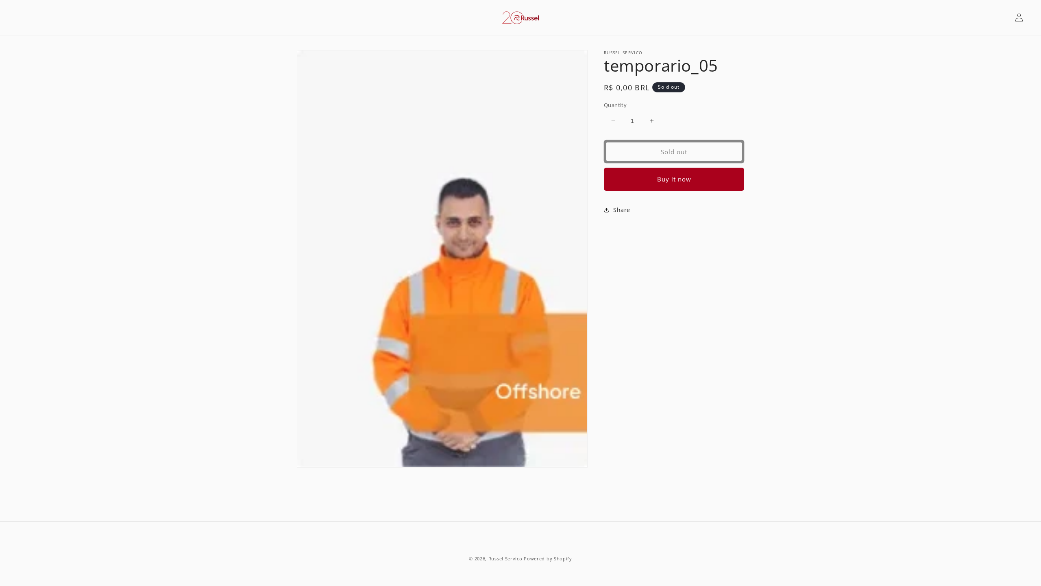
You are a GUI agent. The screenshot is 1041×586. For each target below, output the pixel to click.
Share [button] (621, 210)
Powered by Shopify (548, 558)
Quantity (615, 105)
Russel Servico (505, 558)
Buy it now (674, 179)
